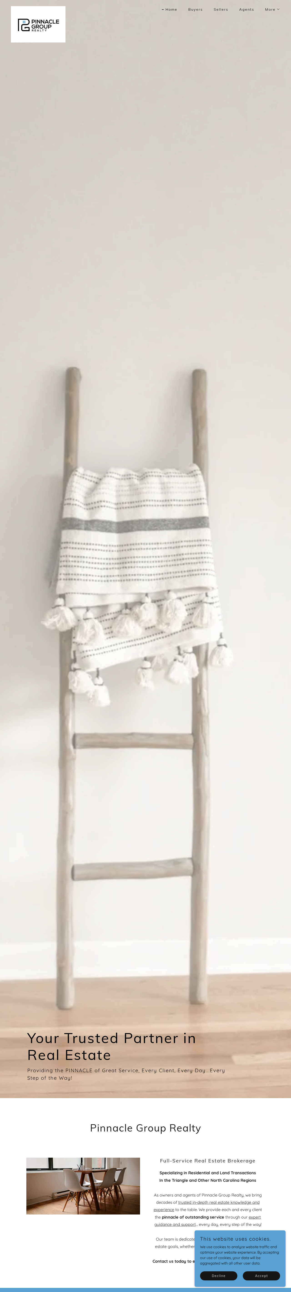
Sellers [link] (221, 9)
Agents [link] (246, 9)
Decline (219, 1276)
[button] (270, 9)
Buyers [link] (195, 9)
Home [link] (171, 9)
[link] (38, 8)
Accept (261, 1276)
